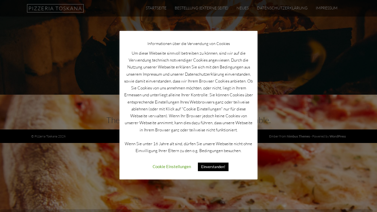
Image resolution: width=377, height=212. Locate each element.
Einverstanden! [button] (213, 167)
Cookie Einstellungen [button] (172, 166)
